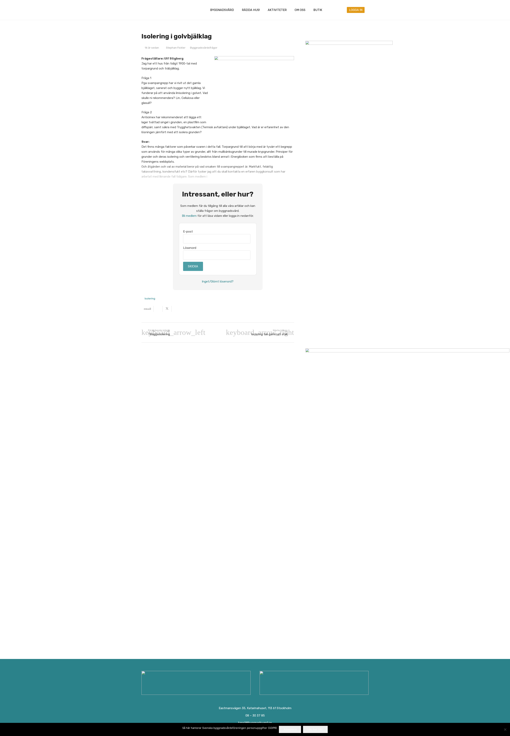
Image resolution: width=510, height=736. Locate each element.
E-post (188, 231)
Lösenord (189, 248)
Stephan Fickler (175, 47)
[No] (505, 729)
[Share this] (158, 309)
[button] (236, 10)
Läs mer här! (315, 729)
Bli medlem (189, 216)
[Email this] (147, 309)
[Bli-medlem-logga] (314, 683)
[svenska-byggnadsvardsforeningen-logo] (158, 10)
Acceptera (290, 729)
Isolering (150, 298)
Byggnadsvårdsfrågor (203, 47)
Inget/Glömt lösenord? (217, 281)
